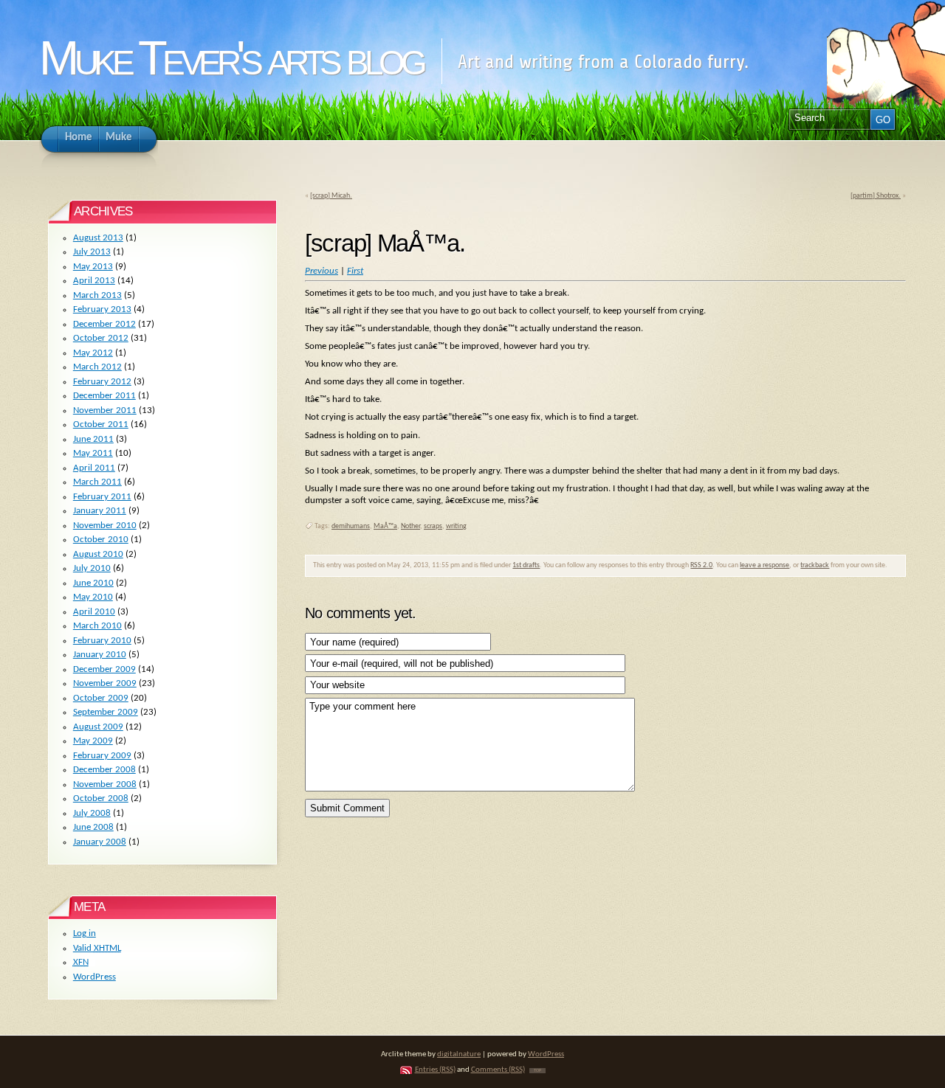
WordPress (94, 977)
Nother (410, 526)
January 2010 (99, 654)
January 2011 (99, 511)
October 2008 (100, 798)
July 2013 (92, 252)
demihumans (350, 526)
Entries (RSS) (435, 1070)
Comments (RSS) (498, 1070)
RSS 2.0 (701, 565)
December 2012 (104, 324)
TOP (537, 1071)
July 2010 (92, 568)
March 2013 (97, 295)
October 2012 (100, 338)
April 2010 (94, 612)
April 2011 (94, 468)
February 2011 (102, 497)
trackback (814, 565)
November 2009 (105, 683)
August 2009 (98, 727)
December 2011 (104, 396)
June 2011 (93, 439)
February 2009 (102, 755)
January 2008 (99, 842)
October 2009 (100, 698)
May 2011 (93, 453)
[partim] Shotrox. (875, 196)
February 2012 (102, 382)
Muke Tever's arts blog (230, 58)
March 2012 (97, 367)
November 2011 (105, 410)
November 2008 (105, 784)
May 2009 (93, 741)
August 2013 (98, 238)
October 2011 (100, 424)
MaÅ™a (385, 526)
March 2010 (97, 626)
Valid (97, 948)
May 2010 (93, 597)
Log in (84, 933)
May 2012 (93, 353)
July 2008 (92, 813)
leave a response (764, 565)
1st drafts (526, 565)
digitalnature (459, 1054)
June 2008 (93, 827)
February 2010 (102, 640)
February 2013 (102, 309)
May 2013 (93, 266)
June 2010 (93, 583)
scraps (433, 526)
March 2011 (97, 482)
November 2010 (105, 525)
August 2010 (98, 554)
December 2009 (104, 669)
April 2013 (94, 280)
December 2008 (104, 770)
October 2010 (100, 539)
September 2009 (105, 712)
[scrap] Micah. (331, 196)
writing (456, 526)
